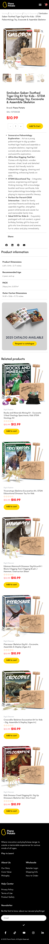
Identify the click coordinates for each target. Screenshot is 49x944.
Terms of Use (7, 893)
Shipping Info (32, 872)
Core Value (6, 872)
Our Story (5, 868)
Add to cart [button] (11, 431)
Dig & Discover (30, 13)
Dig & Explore (15, 13)
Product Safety (7, 897)
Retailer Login (32, 868)
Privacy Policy (7, 889)
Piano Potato (19, 107)
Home (4, 13)
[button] (40, 5)
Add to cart (34, 126)
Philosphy (5, 875)
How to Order (32, 875)
